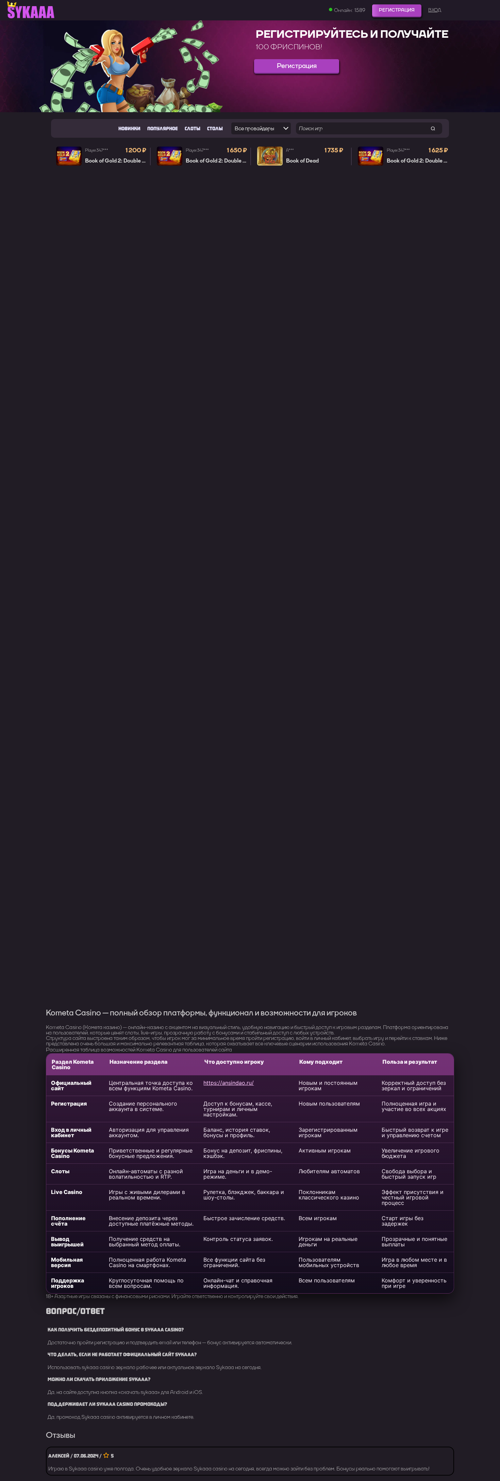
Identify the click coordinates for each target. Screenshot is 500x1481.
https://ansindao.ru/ (228, 1082)
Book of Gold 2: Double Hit (117, 161)
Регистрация (397, 10)
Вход (434, 10)
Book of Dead (302, 161)
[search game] (433, 128)
